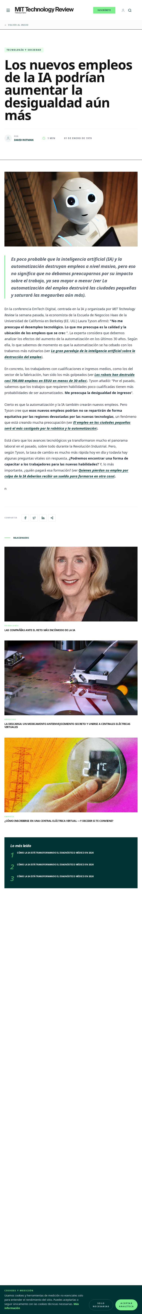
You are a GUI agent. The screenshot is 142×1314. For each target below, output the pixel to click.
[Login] (123, 10)
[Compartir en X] (34, 518)
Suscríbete (104, 10)
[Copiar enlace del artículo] (52, 518)
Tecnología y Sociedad (24, 49)
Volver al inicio (18, 25)
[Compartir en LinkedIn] (43, 518)
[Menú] (8, 10)
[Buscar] (129, 10)
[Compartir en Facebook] (25, 518)
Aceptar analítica (126, 1305)
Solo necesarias (101, 1305)
